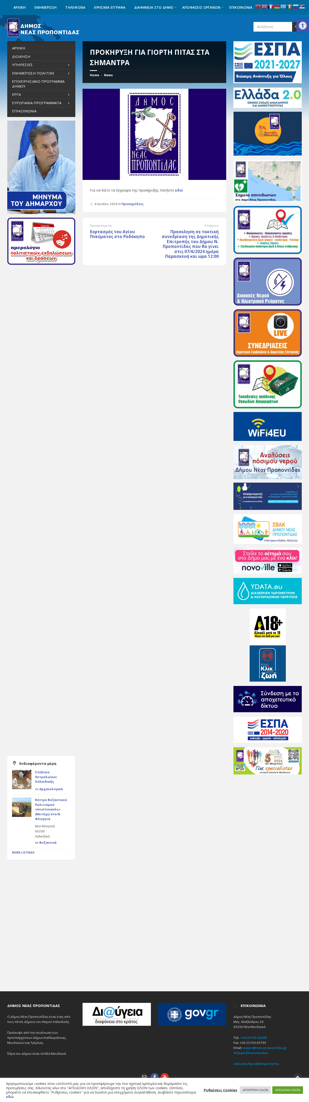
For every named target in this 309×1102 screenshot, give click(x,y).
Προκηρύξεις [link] (133, 204)
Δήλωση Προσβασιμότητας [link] (256, 1063)
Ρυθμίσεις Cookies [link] (220, 1090)
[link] (302, 25)
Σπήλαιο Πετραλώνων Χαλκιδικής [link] (46, 777)
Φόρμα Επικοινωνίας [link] (250, 1053)
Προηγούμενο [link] (101, 226)
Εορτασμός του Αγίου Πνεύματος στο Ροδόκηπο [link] (117, 234)
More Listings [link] (23, 852)
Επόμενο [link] (212, 226)
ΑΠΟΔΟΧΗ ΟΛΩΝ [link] (287, 1090)
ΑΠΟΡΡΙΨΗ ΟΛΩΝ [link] (255, 1090)
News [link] (108, 75)
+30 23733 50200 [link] (253, 1037)
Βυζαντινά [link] (47, 842)
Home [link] (94, 75)
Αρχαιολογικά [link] (51, 789)
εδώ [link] (179, 190)
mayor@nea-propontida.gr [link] (265, 1048)
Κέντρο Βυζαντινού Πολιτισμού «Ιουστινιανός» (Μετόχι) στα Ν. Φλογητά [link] (51, 809)
